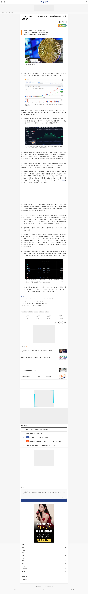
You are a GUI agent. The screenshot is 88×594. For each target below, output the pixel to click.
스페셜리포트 (24, 576)
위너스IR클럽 (24, 582)
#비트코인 (24, 311)
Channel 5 (24, 579)
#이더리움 (30, 311)
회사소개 (15, 589)
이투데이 (3, 12)
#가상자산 (41, 311)
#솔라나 (35, 311)
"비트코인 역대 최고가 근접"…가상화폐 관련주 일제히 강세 (34, 303)
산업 (6, 12)
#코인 (47, 311)
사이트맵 (72, 589)
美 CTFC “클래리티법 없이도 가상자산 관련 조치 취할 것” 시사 (35, 305)
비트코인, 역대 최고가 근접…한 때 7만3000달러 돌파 (33, 301)
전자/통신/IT (11, 12)
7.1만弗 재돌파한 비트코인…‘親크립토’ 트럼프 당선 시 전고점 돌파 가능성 (37, 299)
